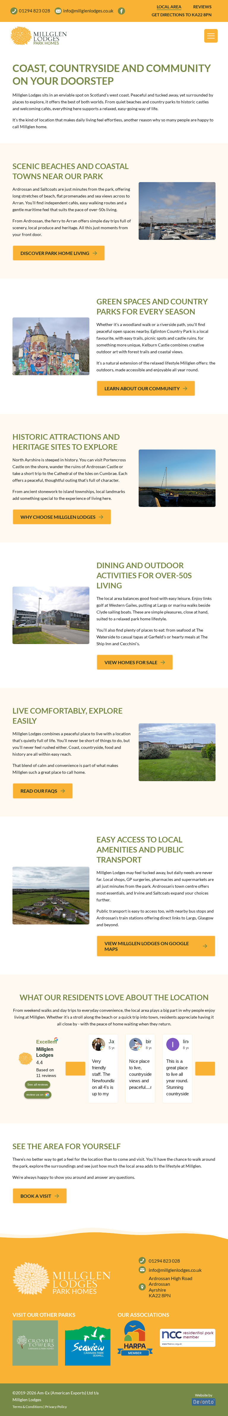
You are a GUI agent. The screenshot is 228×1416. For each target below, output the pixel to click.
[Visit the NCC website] (188, 1338)
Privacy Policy (56, 1406)
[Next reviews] (205, 1068)
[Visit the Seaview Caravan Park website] (87, 1343)
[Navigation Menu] (211, 36)
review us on (35, 1094)
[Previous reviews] (75, 1068)
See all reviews (37, 1084)
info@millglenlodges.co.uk (175, 1270)
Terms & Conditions (27, 1406)
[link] (38, 35)
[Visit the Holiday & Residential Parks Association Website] (135, 1338)
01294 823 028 (164, 1261)
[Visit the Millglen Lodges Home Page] (38, 35)
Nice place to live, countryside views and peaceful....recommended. (140, 1074)
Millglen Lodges (44, 1052)
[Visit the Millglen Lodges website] (35, 1343)
